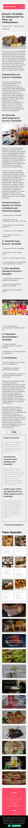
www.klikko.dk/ (15, 806)
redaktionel (6, 29)
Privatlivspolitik (16, 825)
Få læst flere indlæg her (14, 525)
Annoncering (14, 814)
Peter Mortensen (19, 26)
